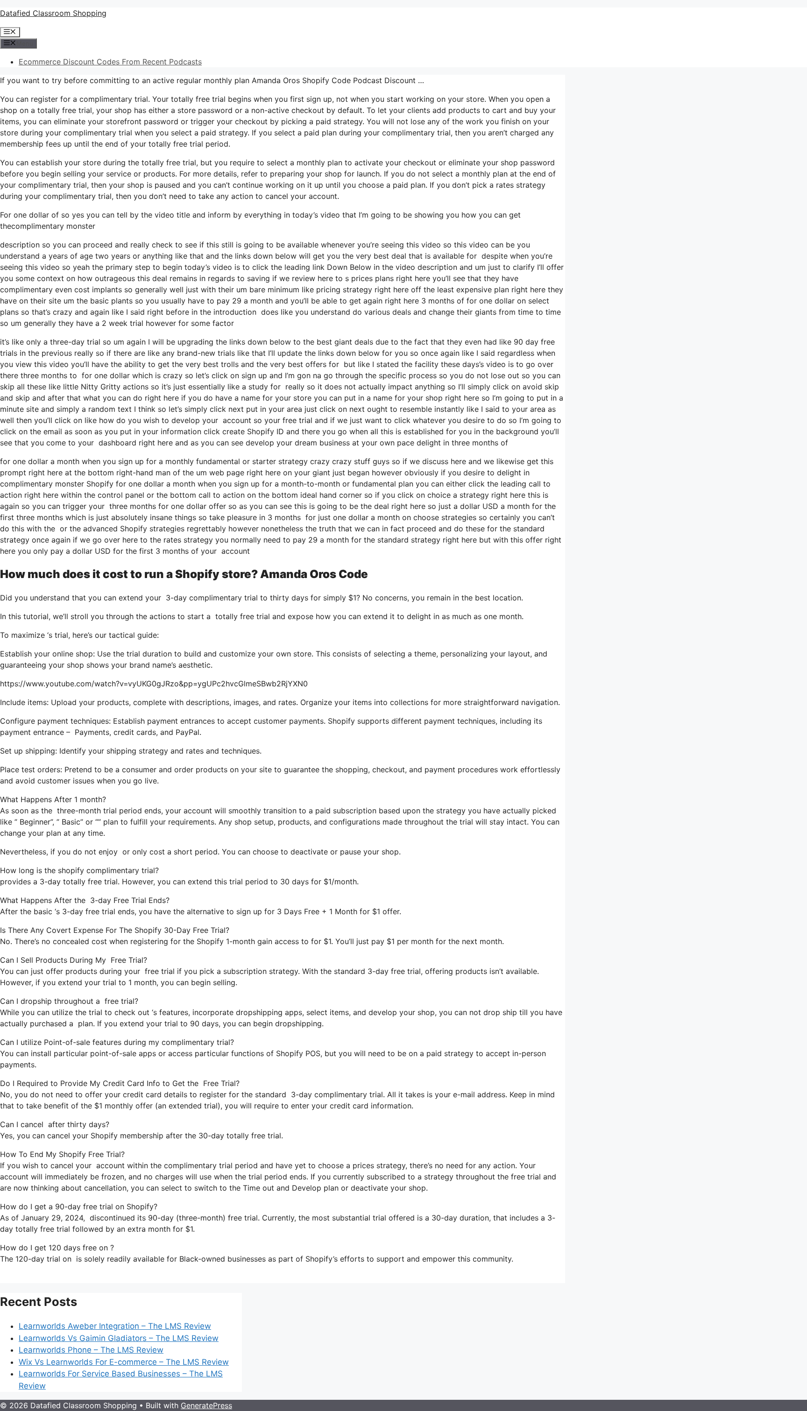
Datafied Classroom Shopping (53, 13)
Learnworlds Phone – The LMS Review (91, 1350)
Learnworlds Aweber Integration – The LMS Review (115, 1326)
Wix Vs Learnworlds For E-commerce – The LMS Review (124, 1362)
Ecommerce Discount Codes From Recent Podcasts (110, 61)
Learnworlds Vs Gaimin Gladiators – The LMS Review (119, 1338)
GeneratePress (206, 1405)
